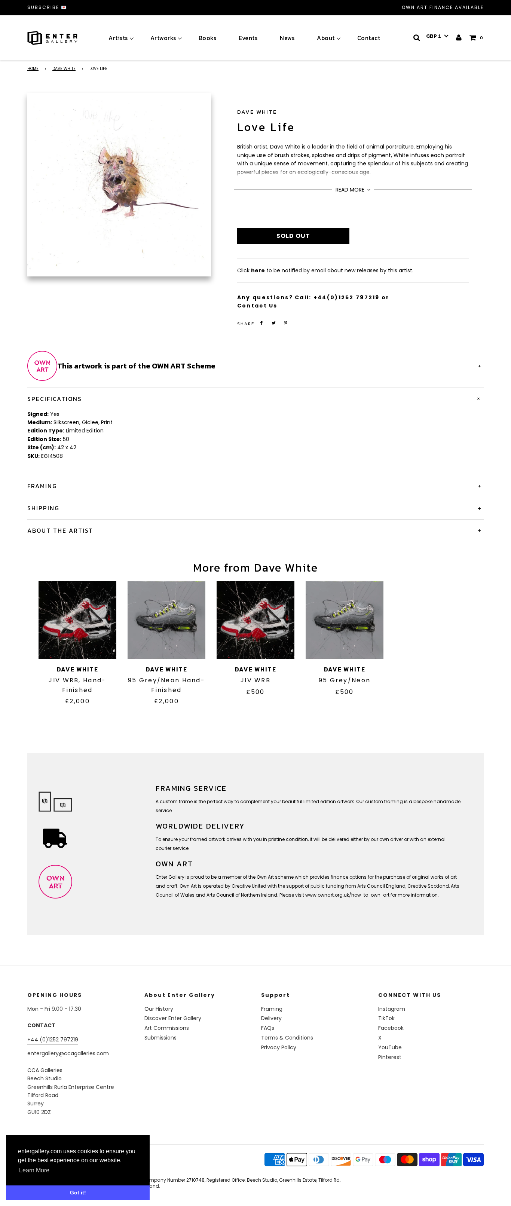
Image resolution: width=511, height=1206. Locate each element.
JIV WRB (255, 680)
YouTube (390, 1047)
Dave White (64, 68)
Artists (118, 38)
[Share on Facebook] (261, 323)
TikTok (386, 1018)
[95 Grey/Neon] (344, 620)
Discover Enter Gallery (172, 1018)
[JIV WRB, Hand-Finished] (77, 620)
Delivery (271, 1018)
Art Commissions (166, 1028)
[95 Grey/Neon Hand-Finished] (166, 620)
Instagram (391, 1009)
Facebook (391, 1028)
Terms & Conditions (287, 1037)
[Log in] (459, 38)
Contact (368, 38)
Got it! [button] (78, 1193)
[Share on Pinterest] (286, 323)
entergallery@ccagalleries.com (68, 1053)
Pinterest (389, 1057)
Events (248, 38)
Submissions (160, 1037)
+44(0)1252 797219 (346, 297)
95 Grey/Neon (344, 680)
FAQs (267, 1028)
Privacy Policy (278, 1047)
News (287, 38)
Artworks (163, 38)
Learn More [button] (34, 1170)
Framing (271, 1009)
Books (208, 38)
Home (33, 68)
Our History (158, 1009)
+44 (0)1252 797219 (52, 1039)
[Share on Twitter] (273, 323)
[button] (437, 36)
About (326, 38)
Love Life (266, 127)
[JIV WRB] (255, 620)
